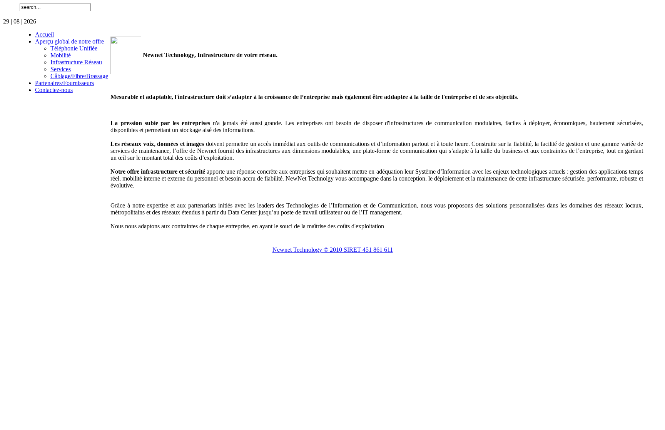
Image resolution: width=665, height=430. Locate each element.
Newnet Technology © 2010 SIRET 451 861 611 (332, 249)
